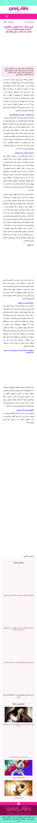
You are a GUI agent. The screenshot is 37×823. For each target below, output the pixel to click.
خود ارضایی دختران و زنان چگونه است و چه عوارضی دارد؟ (18, 725)
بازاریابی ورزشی (18, 798)
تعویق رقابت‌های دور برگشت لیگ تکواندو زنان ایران (18, 595)
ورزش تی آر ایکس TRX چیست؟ (18, 757)
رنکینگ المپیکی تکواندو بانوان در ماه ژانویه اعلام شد (19, 662)
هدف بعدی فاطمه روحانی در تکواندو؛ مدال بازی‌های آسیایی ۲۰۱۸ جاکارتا (18, 629)
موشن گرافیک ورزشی (18, 777)
